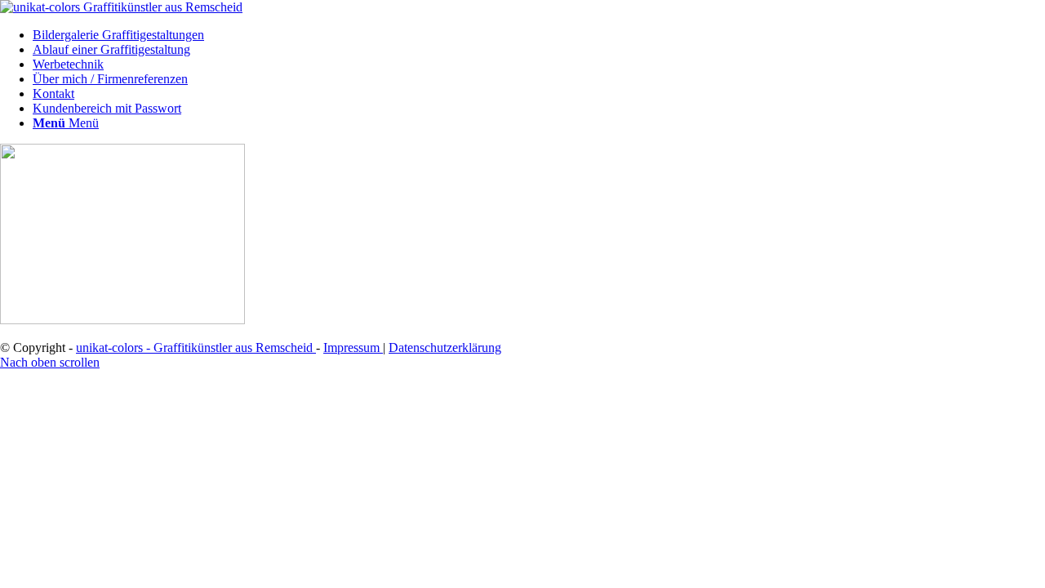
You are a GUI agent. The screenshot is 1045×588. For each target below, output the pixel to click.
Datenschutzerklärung (445, 347)
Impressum (353, 347)
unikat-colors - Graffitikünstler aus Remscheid (196, 347)
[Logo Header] (121, 7)
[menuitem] (539, 35)
